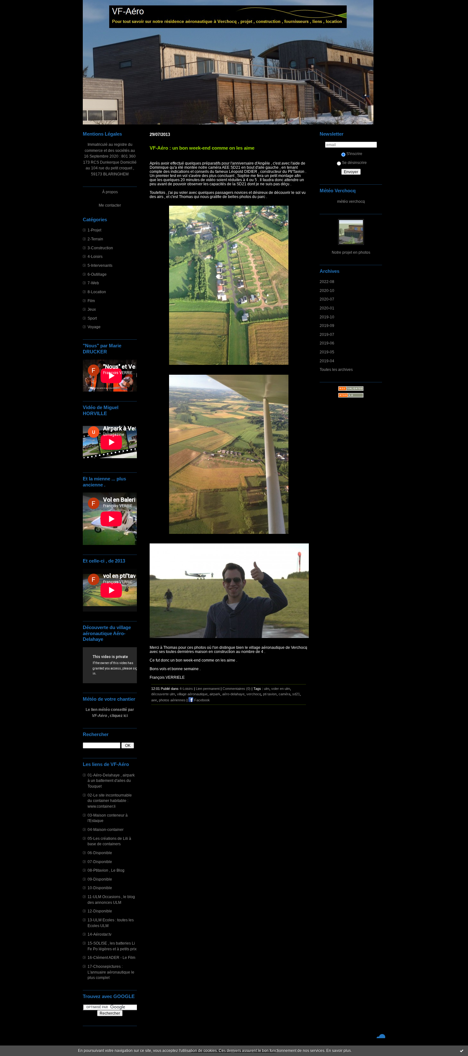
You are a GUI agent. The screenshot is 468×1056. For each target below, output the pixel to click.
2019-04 (327, 361)
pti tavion (270, 694)
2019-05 (327, 352)
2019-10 (327, 317)
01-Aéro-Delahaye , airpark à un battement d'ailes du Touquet (111, 780)
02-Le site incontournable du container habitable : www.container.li (110, 800)
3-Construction (100, 248)
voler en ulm (280, 689)
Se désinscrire (354, 162)
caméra (284, 694)
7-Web (93, 283)
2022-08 (327, 282)
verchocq (253, 694)
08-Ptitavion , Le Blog (106, 870)
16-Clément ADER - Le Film (111, 957)
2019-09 (327, 325)
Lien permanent (208, 689)
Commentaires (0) (237, 689)
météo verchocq (351, 201)
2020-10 (327, 290)
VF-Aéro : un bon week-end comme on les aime (202, 148)
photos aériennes (172, 700)
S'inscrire (354, 154)
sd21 (296, 694)
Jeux (92, 309)
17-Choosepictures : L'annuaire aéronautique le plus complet (111, 972)
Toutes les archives (336, 369)
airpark (214, 694)
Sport (92, 318)
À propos (110, 192)
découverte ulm (163, 694)
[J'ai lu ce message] (461, 1050)
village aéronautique (192, 694)
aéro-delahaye (233, 694)
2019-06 (327, 343)
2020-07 (327, 299)
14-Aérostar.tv (99, 934)
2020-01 (327, 308)
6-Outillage (97, 274)
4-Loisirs (95, 256)
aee (154, 700)
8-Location (97, 292)
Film (91, 301)
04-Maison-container (106, 829)
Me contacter (110, 205)
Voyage (94, 327)
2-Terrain (95, 239)
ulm (266, 689)
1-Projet (94, 230)
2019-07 (327, 334)
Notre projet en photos (351, 252)
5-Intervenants (100, 265)
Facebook (201, 700)
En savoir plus (338, 1050)
